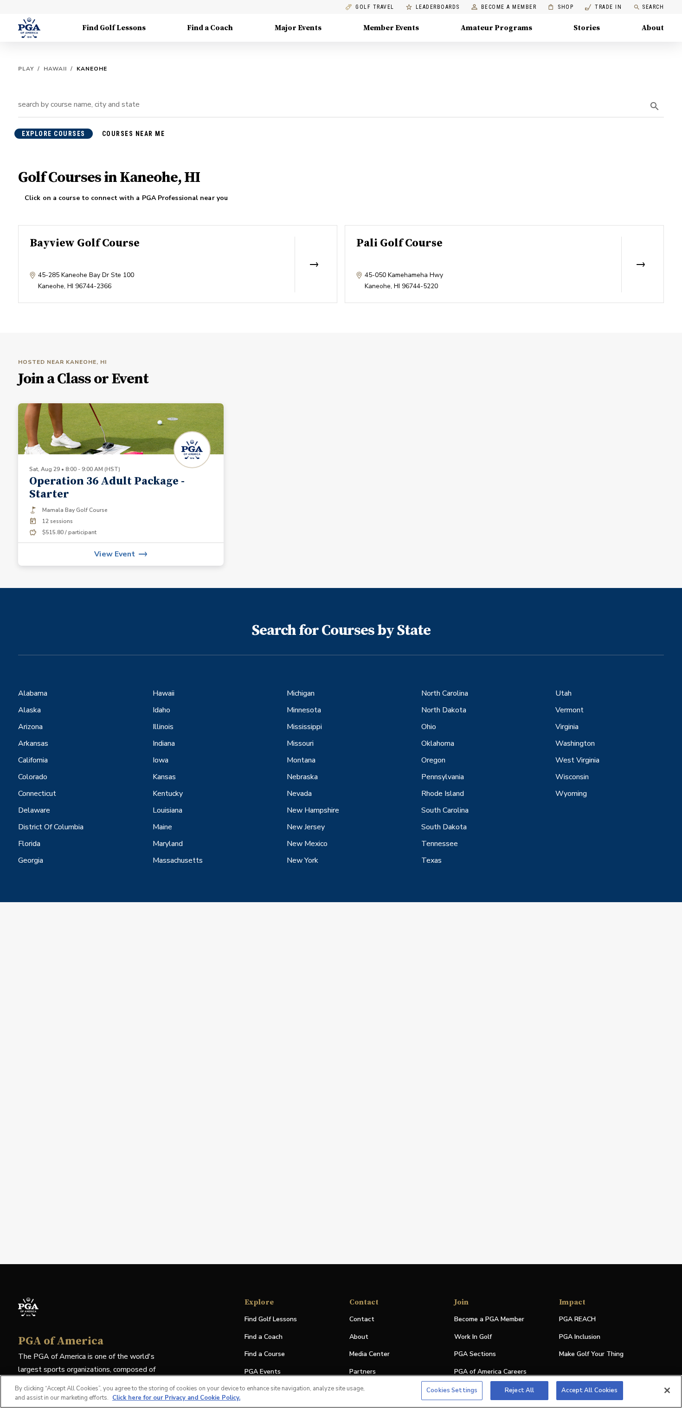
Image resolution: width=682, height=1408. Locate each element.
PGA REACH (577, 1319)
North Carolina (444, 693)
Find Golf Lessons (114, 27)
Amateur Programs (496, 27)
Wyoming (571, 793)
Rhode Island (442, 793)
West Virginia (577, 760)
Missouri (300, 743)
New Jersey (306, 827)
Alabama (32, 693)
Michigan (301, 693)
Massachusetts (178, 860)
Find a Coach (210, 27)
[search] (654, 106)
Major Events (298, 27)
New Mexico (307, 844)
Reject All (519, 1390)
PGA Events (262, 1371)
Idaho (161, 710)
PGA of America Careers (490, 1372)
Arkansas (33, 743)
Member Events (391, 27)
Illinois (163, 727)
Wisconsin (572, 777)
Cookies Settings (451, 1390)
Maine (162, 827)
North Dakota (443, 710)
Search (653, 7)
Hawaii (55, 68)
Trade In (603, 7)
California (33, 760)
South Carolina (445, 810)
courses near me (133, 133)
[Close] (667, 1390)
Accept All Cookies (589, 1390)
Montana (301, 760)
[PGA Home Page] (29, 28)
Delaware (34, 810)
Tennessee (439, 844)
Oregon (433, 760)
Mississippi (304, 727)
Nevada (299, 793)
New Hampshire (313, 810)
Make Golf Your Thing (591, 1354)
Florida (29, 844)
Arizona (30, 727)
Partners (362, 1371)
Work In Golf (473, 1336)
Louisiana (167, 810)
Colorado (32, 777)
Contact (361, 1319)
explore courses (53, 133)
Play (26, 68)
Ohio (428, 727)
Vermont (569, 710)
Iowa (160, 760)
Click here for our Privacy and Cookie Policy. (176, 1398)
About (653, 27)
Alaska (29, 710)
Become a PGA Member (489, 1319)
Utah (563, 693)
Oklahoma (437, 743)
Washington (575, 743)
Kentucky (168, 793)
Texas (431, 860)
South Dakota (444, 827)
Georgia (30, 860)
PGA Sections (475, 1354)
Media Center (369, 1354)
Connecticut (37, 793)
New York (302, 860)
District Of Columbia (51, 827)
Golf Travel (374, 7)
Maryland (168, 844)
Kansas (164, 777)
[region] (341, 1391)
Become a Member (509, 7)
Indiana (164, 743)
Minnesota (304, 710)
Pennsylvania (442, 777)
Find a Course (264, 1354)
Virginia (567, 727)
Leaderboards (438, 7)
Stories (586, 27)
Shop (560, 7)
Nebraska (302, 777)
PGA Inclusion (579, 1336)
